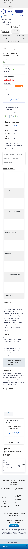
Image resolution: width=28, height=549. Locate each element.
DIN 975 (16, 125)
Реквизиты (18, 505)
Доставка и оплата (20, 503)
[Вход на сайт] (3, 7)
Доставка (20, 154)
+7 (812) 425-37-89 (19, 513)
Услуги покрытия (19, 492)
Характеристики (9, 154)
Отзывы (3, 503)
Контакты (17, 508)
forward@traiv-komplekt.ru (10, 343)
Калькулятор (4, 494)
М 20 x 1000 (9, 414)
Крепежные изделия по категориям (10, 46)
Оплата (6, 158)
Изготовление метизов (19, 489)
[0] (20, 15)
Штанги (4, 48)
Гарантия (3, 501)
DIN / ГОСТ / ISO (5, 497)
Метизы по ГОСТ (19, 499)
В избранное (7, 59)
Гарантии (15, 158)
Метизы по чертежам (18, 496)
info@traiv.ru (16, 515)
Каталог (14, 45)
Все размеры (8, 162)
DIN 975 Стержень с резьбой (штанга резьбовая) (13, 49)
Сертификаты (5, 506)
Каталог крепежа (6, 488)
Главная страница (7, 45)
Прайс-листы (4, 491)
